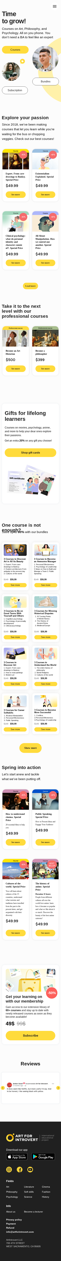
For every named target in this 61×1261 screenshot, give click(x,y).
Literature (29, 1186)
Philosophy (11, 1191)
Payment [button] (11, 1223)
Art (7, 1186)
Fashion (46, 1191)
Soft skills (29, 1191)
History (45, 1197)
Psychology (12, 1197)
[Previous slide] (3, 1088)
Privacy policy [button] (14, 1219)
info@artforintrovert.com (20, 1232)
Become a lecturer (33, 1211)
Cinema (46, 1186)
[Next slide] (58, 1088)
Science (28, 1197)
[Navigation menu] (54, 6)
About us (10, 1211)
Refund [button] (10, 1227)
